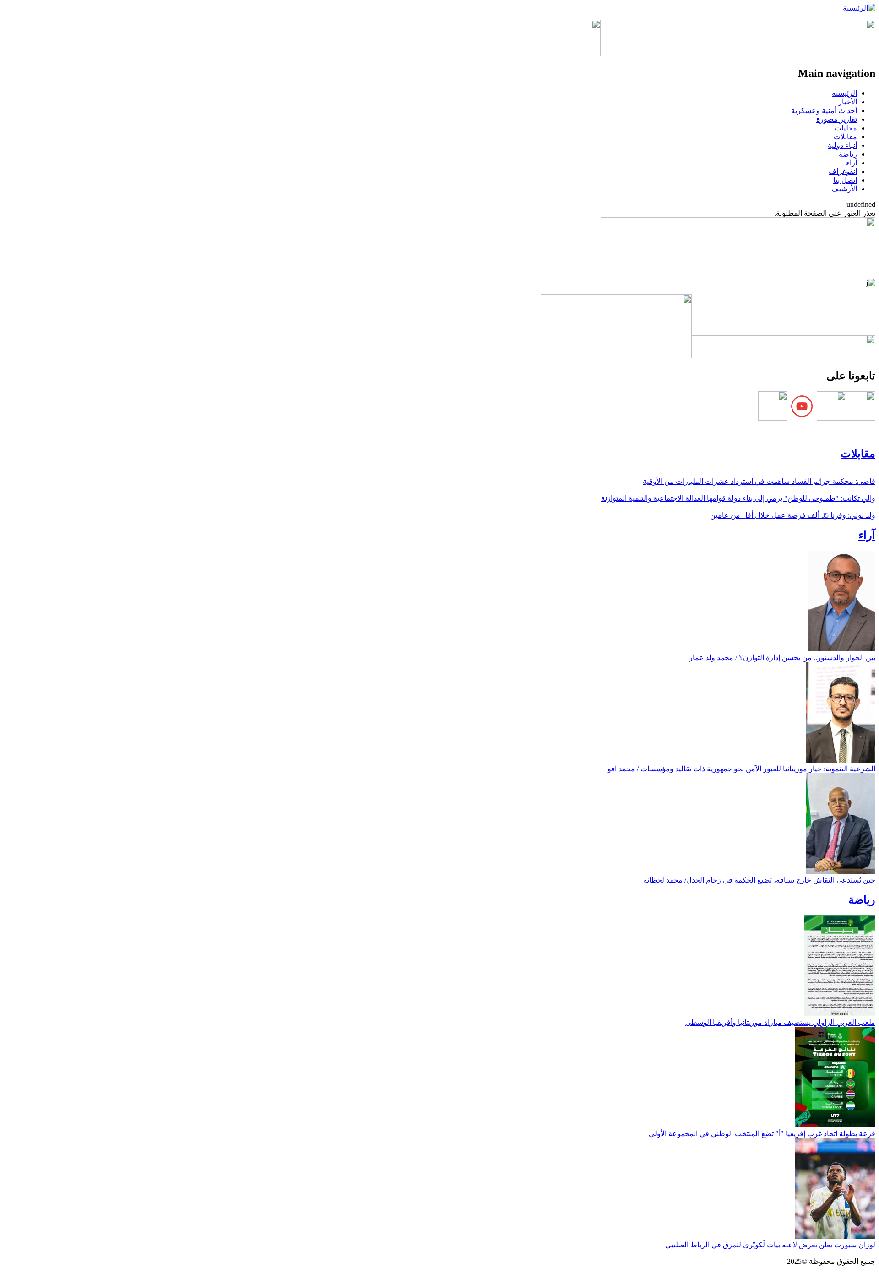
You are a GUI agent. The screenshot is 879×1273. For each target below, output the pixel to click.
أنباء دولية (842, 145)
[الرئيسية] (859, 8)
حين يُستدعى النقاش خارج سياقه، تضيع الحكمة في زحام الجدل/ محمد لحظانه (759, 880)
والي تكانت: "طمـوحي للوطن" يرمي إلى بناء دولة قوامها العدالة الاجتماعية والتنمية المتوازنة (738, 498)
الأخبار (847, 102)
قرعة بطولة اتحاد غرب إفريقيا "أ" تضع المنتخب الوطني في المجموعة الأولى (762, 1134)
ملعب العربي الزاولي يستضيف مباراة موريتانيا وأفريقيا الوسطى (780, 1022)
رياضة (848, 154)
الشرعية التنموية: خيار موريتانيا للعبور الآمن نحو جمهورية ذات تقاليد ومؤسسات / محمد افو (741, 769)
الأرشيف (844, 189)
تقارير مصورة (836, 119)
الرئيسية (844, 93)
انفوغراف (843, 171)
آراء (851, 163)
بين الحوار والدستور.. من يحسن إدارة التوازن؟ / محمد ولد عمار (782, 657)
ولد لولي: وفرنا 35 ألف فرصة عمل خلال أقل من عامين (792, 515)
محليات (846, 128)
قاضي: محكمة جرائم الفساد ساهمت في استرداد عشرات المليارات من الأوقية (759, 481)
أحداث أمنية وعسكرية (824, 110)
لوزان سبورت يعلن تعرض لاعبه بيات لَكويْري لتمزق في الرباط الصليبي (770, 1245)
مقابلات (845, 137)
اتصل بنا (845, 180)
